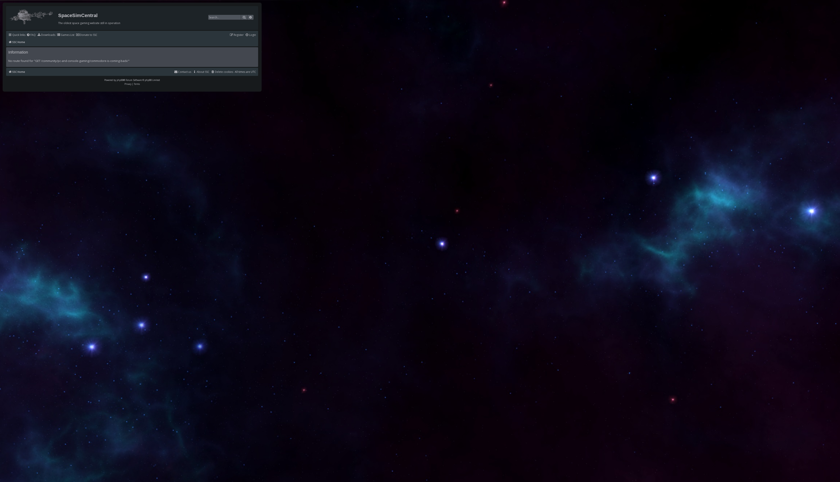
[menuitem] (31, 35)
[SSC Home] (31, 16)
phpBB (120, 80)
